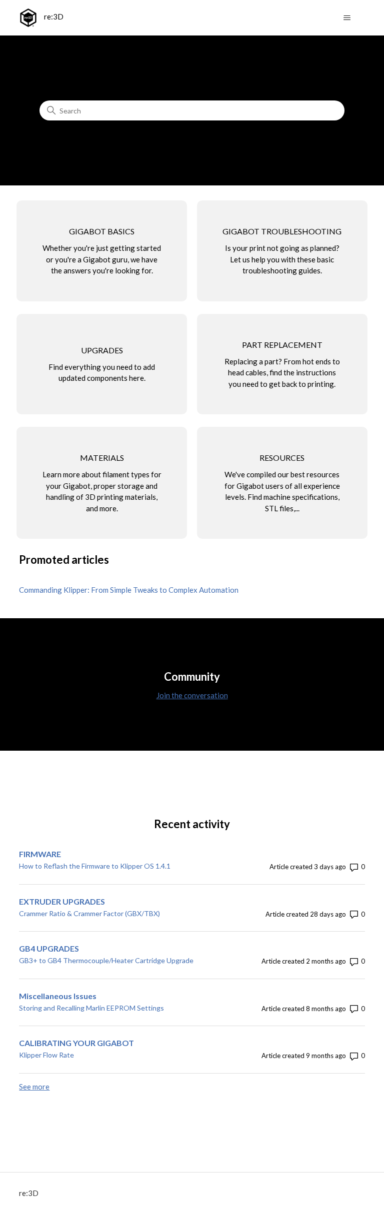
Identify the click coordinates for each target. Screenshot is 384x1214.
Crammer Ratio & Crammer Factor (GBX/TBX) (89, 913)
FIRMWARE (40, 854)
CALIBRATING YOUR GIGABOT (76, 1043)
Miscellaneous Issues (57, 996)
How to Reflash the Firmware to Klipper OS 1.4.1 (94, 866)
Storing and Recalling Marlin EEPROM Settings (91, 1008)
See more (34, 1086)
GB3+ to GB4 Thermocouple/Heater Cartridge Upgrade (106, 960)
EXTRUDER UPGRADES (62, 901)
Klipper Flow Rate (46, 1055)
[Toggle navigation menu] (347, 18)
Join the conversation (192, 695)
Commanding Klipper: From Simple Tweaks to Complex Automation (128, 589)
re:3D (28, 1193)
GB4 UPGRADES (49, 948)
